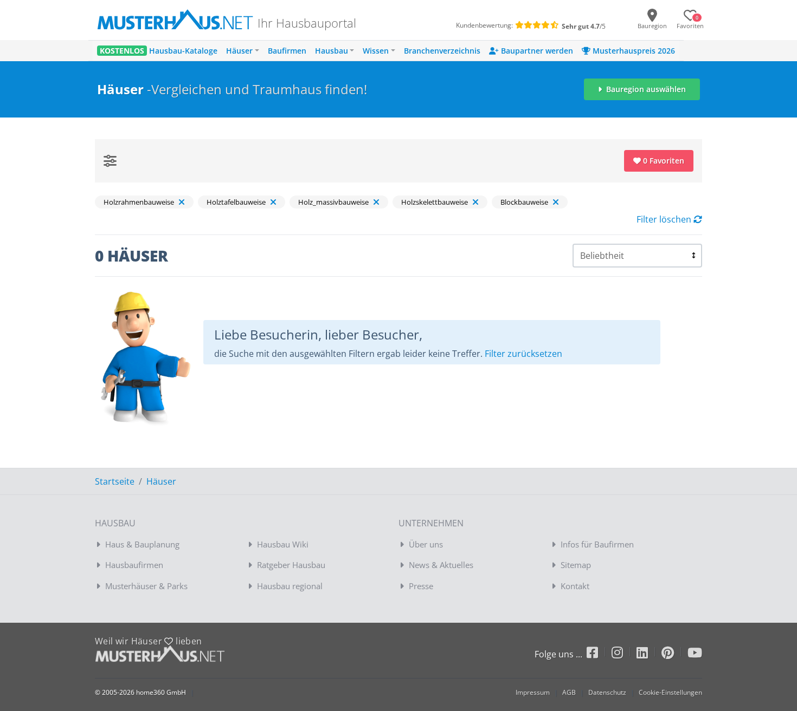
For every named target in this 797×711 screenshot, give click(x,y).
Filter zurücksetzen (523, 354)
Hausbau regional (290, 585)
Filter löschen (665, 219)
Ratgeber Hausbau (291, 564)
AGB (569, 692)
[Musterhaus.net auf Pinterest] (674, 654)
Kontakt (575, 585)
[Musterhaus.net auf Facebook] (599, 654)
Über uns (426, 544)
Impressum (533, 692)
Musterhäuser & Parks (146, 585)
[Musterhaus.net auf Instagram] (624, 654)
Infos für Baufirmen (597, 544)
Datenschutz (607, 692)
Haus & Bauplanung (142, 544)
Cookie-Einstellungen (670, 692)
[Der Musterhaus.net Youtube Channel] (694, 654)
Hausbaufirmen (134, 564)
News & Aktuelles (441, 564)
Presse (421, 585)
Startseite (114, 481)
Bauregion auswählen (645, 89)
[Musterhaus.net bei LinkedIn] (649, 654)
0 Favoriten (662, 160)
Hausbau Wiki (282, 544)
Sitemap (576, 564)
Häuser (161, 481)
